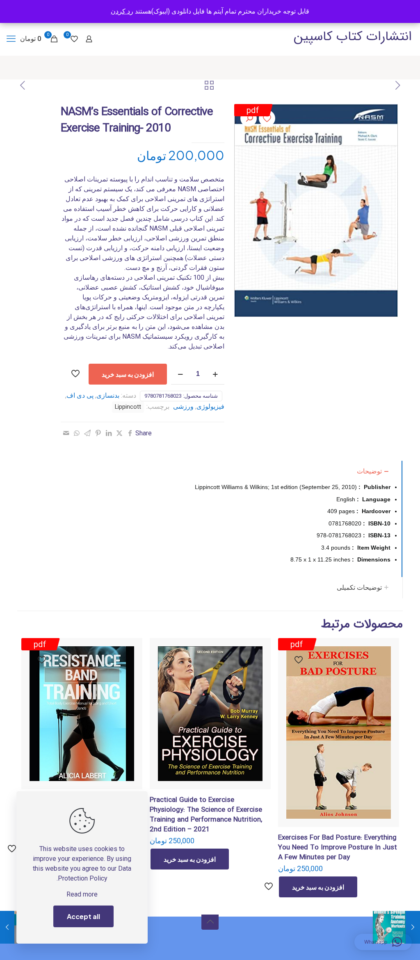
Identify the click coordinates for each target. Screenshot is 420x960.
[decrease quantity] (180, 374)
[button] (248, 118)
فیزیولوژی (210, 406)
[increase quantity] (215, 374)
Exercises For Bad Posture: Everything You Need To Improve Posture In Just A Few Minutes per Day (337, 847)
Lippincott (128, 406)
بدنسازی (107, 395)
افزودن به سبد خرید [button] (318, 887)
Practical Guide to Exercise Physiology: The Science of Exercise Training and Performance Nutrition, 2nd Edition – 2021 (206, 815)
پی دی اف (80, 395)
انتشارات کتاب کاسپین (353, 37)
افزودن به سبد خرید (128, 374)
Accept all (83, 916)
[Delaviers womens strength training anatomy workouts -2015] (413, 927)
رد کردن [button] (122, 11)
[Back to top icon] (210, 921)
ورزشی (183, 406)
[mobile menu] (11, 39)
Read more (82, 894)
